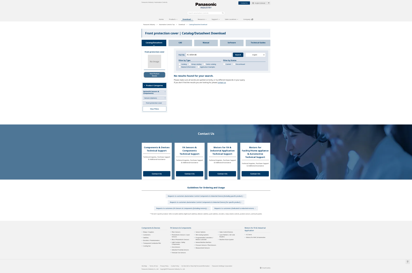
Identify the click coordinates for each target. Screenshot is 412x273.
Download (187, 19)
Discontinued (240, 64)
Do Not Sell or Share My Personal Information (196, 266)
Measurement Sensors (203, 248)
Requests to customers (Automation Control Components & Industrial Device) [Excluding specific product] (205, 196)
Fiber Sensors (176, 232)
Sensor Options (200, 232)
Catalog (184, 64)
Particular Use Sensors (179, 253)
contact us (222, 82)
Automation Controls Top (167, 24)
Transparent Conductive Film (152, 243)
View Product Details (154, 75)
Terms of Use (153, 266)
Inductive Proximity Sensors (180, 250)
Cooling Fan (147, 246)
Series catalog (211, 64)
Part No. (182, 55)
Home (161, 19)
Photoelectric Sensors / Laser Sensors (181, 236)
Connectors (146, 235)
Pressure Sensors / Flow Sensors (206, 245)
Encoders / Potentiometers (151, 240)
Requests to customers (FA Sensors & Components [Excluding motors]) (181, 208)
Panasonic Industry (149, 24)
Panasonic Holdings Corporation (222, 266)
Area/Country (266, 268)
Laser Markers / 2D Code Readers (227, 236)
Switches (146, 238)
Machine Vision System (227, 239)
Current (228, 64)
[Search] (223, 12)
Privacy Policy (164, 266)
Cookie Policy (175, 266)
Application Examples (207, 67)
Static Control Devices (226, 232)
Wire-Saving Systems (202, 235)
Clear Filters (154, 109)
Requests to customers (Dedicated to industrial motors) (234, 208)
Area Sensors (176, 247)
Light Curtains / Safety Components (178, 243)
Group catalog (196, 64)
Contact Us (244, 3)
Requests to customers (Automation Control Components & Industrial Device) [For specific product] (205, 202)
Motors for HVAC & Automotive (255, 237)
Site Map (144, 266)
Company (247, 19)
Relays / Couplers (148, 232)
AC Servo (249, 235)
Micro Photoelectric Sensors (180, 239)
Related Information (188, 67)
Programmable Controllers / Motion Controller (204, 238)
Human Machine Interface (203, 242)
